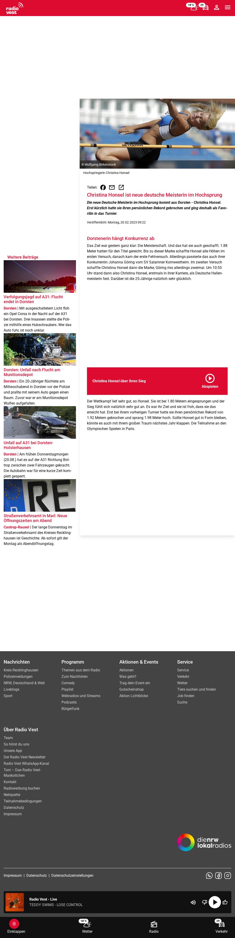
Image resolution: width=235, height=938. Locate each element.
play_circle (214, 902)
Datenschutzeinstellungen (72, 875)
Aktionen (126, 670)
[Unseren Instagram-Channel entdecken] (227, 875)
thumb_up (225, 902)
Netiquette (12, 795)
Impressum (13, 814)
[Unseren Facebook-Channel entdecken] (218, 875)
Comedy (68, 683)
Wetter (182, 683)
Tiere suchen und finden (196, 689)
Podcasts (69, 702)
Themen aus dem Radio (81, 670)
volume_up (193, 902)
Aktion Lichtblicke (133, 696)
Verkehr (183, 676)
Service (183, 670)
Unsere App (13, 750)
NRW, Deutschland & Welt (24, 683)
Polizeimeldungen (18, 676)
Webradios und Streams (81, 696)
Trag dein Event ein (134, 683)
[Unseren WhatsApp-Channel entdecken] (209, 875)
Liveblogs (11, 689)
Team (8, 738)
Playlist (67, 689)
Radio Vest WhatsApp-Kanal (26, 763)
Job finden (185, 696)
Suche (182, 702)
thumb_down (204, 902)
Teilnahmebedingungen (23, 801)
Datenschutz (14, 807)
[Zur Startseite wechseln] (15, 8)
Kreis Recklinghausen (21, 670)
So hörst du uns (16, 744)
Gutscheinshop (131, 689)
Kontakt (10, 782)
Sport (8, 696)
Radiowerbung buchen (22, 788)
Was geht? (127, 676)
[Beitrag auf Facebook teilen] (103, 187)
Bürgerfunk (70, 708)
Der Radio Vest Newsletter (24, 757)
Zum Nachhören (75, 676)
